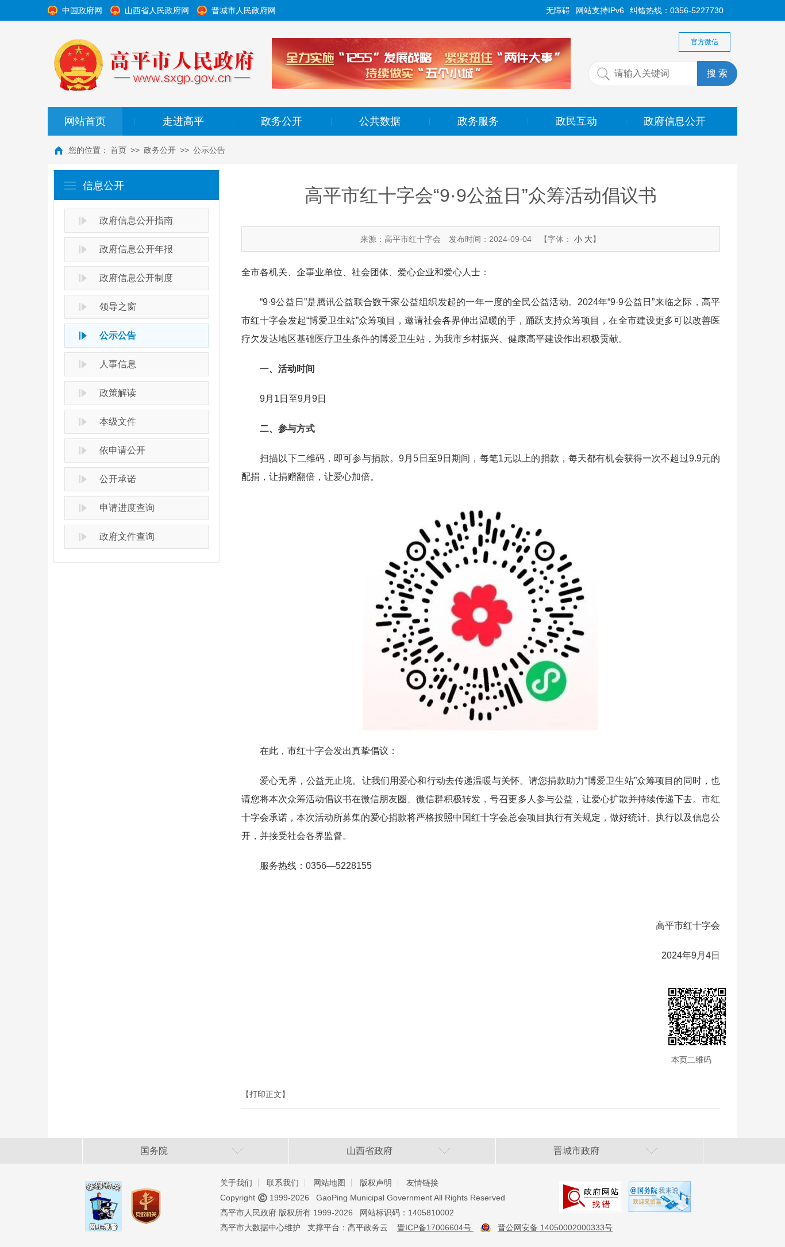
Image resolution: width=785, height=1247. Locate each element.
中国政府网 (82, 10)
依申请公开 (122, 450)
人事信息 (117, 364)
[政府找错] (590, 1189)
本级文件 (117, 421)
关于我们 (236, 1183)
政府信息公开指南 (136, 220)
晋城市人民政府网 (243, 10)
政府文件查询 (127, 536)
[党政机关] (146, 1195)
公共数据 (380, 121)
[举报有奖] (103, 1189)
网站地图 (329, 1183)
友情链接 (422, 1183)
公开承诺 (117, 479)
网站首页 (85, 121)
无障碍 (558, 10)
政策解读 (117, 393)
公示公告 (209, 150)
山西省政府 (369, 1151)
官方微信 (704, 42)
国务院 (154, 1151)
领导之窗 (117, 306)
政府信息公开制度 (136, 278)
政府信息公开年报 (136, 249)
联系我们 (283, 1183)
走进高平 (183, 121)
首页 (118, 150)
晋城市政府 (576, 1151)
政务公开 (281, 121)
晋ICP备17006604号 (435, 1227)
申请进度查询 (127, 508)
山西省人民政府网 (157, 10)
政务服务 (478, 121)
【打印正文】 (265, 1094)
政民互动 (576, 121)
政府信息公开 (675, 121)
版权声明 (376, 1183)
